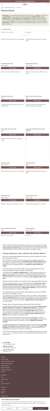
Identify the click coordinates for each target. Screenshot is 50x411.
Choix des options (12, 68)
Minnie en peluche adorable (31, 195)
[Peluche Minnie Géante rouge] (12, 50)
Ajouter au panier (12, 100)
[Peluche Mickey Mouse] (37, 215)
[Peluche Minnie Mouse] (37, 149)
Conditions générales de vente (7, 361)
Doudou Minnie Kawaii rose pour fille (8, 129)
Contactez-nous (4, 379)
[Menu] (3, 4)
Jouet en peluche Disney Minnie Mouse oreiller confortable (35, 129)
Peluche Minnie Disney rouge (31, 63)
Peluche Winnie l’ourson (8, 333)
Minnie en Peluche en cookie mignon (8, 228)
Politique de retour (5, 365)
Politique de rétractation (6, 370)
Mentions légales (4, 359)
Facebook (3, 389)
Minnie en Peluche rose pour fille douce (34, 96)
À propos (3, 371)
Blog (2, 381)
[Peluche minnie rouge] (12, 182)
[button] (48, 4)
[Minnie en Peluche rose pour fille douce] (37, 82)
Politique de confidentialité (7, 363)
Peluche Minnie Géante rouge (7, 63)
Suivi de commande (5, 383)
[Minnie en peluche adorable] (37, 182)
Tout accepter (41, 408)
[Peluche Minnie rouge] (12, 149)
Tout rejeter (24, 408)
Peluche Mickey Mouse (30, 228)
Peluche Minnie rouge (5, 163)
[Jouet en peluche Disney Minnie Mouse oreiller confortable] (37, 115)
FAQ (2, 377)
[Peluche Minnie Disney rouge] (37, 50)
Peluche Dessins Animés (9, 7)
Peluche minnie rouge (5, 195)
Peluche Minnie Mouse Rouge (7, 96)
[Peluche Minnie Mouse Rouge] (12, 82)
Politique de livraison (5, 367)
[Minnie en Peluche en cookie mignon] (12, 215)
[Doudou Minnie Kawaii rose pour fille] (12, 115)
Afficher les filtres (7, 29)
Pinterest (3, 393)
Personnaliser (9, 408)
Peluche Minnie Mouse (30, 163)
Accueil (2, 7)
